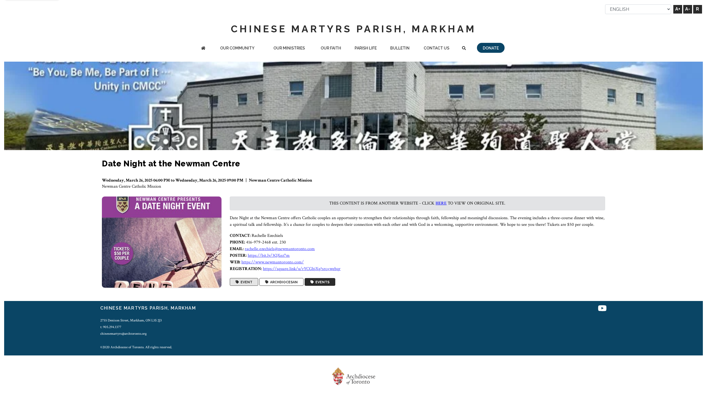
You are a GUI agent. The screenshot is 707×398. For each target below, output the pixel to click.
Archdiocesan (283, 282)
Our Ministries (289, 48)
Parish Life (366, 48)
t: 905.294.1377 (110, 327)
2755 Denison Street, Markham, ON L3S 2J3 (131, 320)
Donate (491, 48)
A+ (677, 9)
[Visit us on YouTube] (602, 309)
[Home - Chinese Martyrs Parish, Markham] (203, 48)
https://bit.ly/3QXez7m (269, 255)
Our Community (237, 48)
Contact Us (436, 48)
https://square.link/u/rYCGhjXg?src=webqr (302, 269)
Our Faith (331, 48)
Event (245, 282)
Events (321, 282)
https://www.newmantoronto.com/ (272, 262)
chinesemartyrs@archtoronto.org (123, 333)
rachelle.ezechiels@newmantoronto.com (280, 249)
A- (687, 9)
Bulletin (400, 48)
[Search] (464, 48)
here (441, 203)
